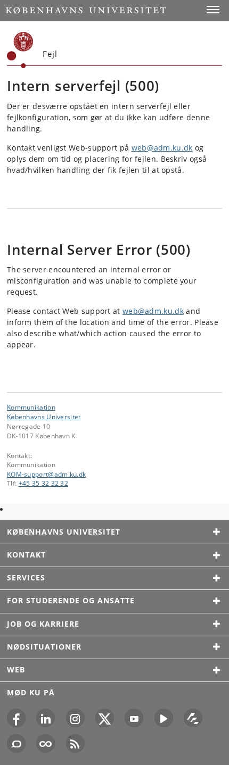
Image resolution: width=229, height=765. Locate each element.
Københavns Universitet (44, 416)
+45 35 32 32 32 (44, 483)
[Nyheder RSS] (75, 743)
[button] (213, 9)
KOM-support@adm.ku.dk (46, 474)
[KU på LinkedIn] (45, 718)
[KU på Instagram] (75, 718)
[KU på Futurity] (193, 718)
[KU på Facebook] (16, 718)
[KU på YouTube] (134, 718)
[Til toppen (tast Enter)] (213, 731)
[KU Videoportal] (163, 718)
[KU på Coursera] (45, 743)
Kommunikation (31, 407)
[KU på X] (104, 718)
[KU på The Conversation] (16, 743)
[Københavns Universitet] (20, 50)
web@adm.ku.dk (162, 148)
